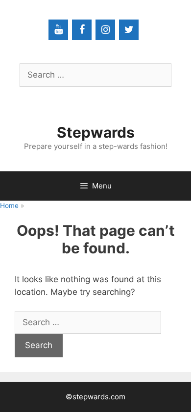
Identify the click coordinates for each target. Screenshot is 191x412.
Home (9, 205)
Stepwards (96, 132)
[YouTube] (58, 30)
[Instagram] (105, 30)
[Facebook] (82, 30)
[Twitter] (129, 30)
